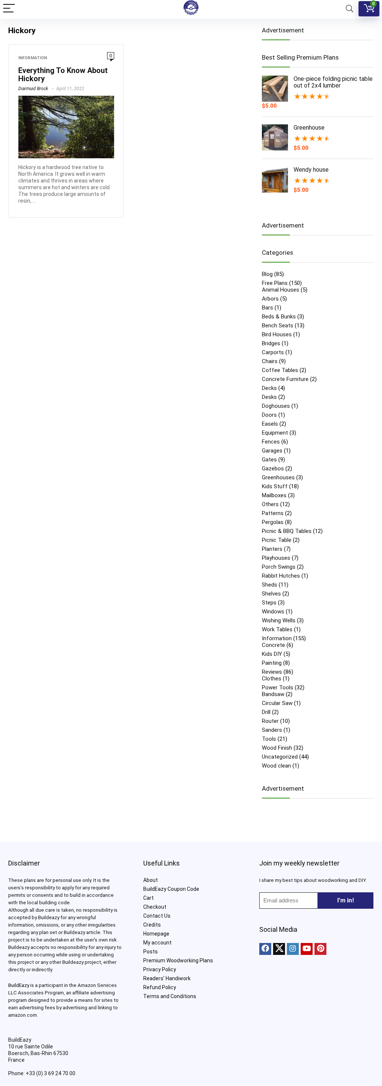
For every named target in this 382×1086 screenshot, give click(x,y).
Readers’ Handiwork (167, 978)
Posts (150, 952)
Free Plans (275, 283)
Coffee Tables (280, 370)
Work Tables (277, 629)
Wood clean (276, 765)
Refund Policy (159, 987)
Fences (271, 441)
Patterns (273, 513)
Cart (148, 898)
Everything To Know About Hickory (63, 74)
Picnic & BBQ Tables (286, 531)
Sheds (269, 584)
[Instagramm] (293, 949)
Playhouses (276, 558)
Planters (272, 549)
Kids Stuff (275, 486)
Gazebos (273, 468)
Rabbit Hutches (281, 575)
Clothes (271, 678)
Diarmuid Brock (33, 88)
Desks (269, 397)
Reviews (272, 672)
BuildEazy (18, 985)
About (150, 880)
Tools (269, 739)
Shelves (271, 593)
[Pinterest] (320, 949)
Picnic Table (276, 540)
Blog (267, 274)
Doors (269, 415)
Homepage (156, 934)
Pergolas (273, 522)
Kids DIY (272, 654)
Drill (266, 712)
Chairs (270, 361)
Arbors (270, 298)
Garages (272, 450)
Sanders (272, 730)
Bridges (271, 343)
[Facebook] (265, 949)
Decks (269, 388)
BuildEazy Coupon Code (171, 889)
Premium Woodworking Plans (178, 960)
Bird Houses (277, 334)
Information (32, 57)
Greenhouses (278, 477)
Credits (152, 925)
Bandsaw (273, 694)
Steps (269, 602)
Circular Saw (277, 703)
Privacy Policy (159, 969)
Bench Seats (277, 325)
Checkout (154, 907)
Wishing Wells (278, 620)
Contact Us (156, 916)
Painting (272, 663)
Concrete (273, 645)
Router (270, 721)
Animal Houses (280, 289)
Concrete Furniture (285, 379)
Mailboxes (274, 495)
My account (157, 943)
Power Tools (277, 687)
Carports (273, 352)
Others (270, 504)
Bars (267, 307)
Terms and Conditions (169, 996)
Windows (273, 611)
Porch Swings (278, 566)
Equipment (275, 432)
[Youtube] (307, 949)
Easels (270, 423)
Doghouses (276, 406)
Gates (269, 459)
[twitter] (279, 949)
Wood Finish (277, 747)
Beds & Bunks (279, 316)
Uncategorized (280, 756)
